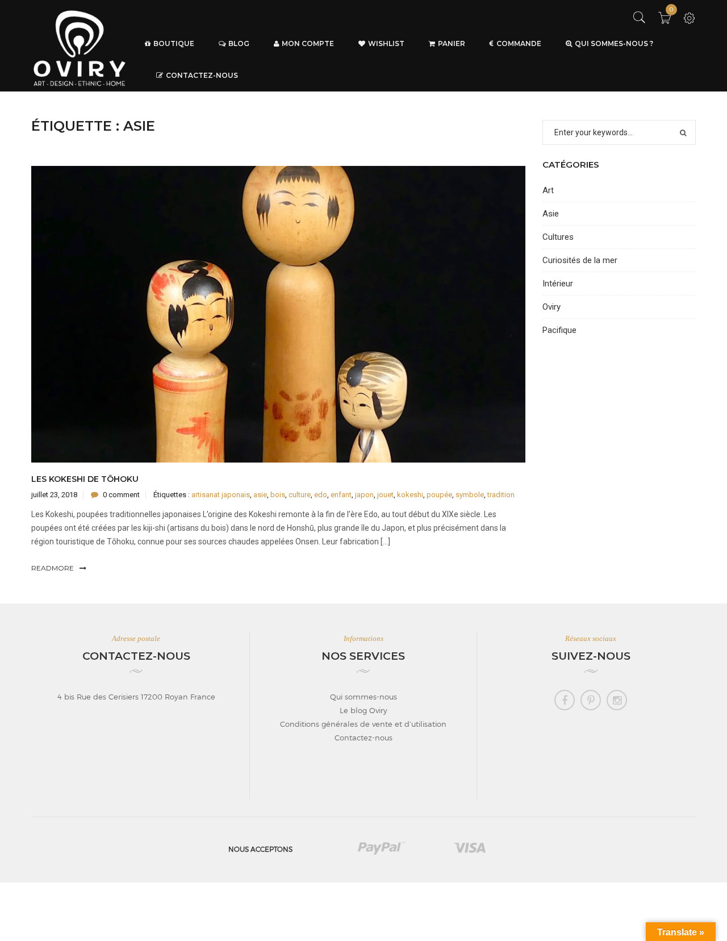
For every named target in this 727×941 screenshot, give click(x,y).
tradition (501, 494)
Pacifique (559, 330)
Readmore (52, 568)
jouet (385, 494)
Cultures (558, 237)
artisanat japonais (220, 494)
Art (548, 190)
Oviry (551, 307)
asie (260, 494)
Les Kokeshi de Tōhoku (85, 479)
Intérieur (557, 283)
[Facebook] (564, 700)
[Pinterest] (590, 700)
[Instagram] (617, 700)
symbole (470, 494)
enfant (341, 494)
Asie (550, 214)
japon (364, 494)
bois (277, 494)
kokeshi (410, 494)
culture (300, 494)
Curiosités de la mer (579, 260)
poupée (439, 494)
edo (320, 494)
